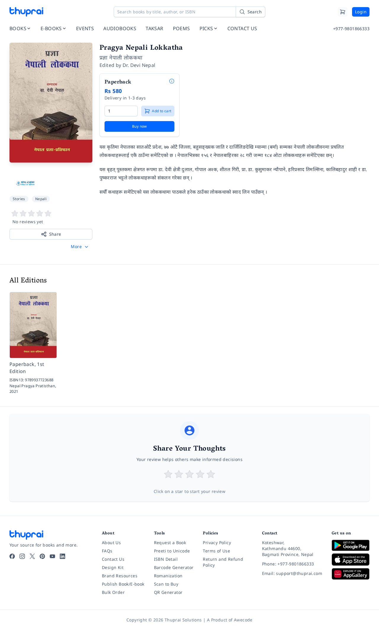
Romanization (168, 575)
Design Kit (112, 567)
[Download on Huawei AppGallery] (351, 573)
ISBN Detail (166, 559)
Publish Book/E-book (123, 584)
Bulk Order (113, 592)
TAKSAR (154, 28)
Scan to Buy (166, 584)
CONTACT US (242, 28)
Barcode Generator (174, 567)
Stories (19, 198)
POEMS (181, 28)
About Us (111, 542)
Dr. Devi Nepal (139, 65)
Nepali (40, 198)
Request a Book (170, 542)
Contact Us (113, 559)
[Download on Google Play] (351, 545)
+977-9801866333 (351, 28)
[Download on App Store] (351, 559)
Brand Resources (119, 575)
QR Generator (168, 592)
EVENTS (85, 28)
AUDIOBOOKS (119, 28)
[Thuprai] (26, 12)
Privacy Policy (217, 542)
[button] (80, 246)
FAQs (107, 551)
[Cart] (342, 12)
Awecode (243, 620)
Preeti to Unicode (172, 551)
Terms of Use (216, 551)
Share (55, 234)
